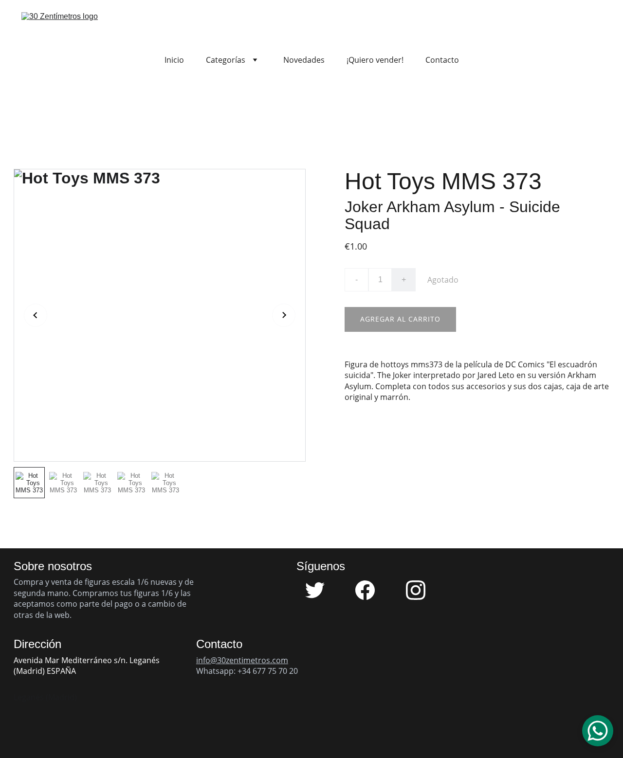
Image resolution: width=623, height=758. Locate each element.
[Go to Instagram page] (415, 590)
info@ (206, 660)
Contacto (442, 59)
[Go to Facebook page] (370, 590)
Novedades (304, 59)
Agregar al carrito (400, 319)
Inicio (174, 59)
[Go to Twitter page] (319, 590)
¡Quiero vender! (375, 59)
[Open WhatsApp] (597, 730)
